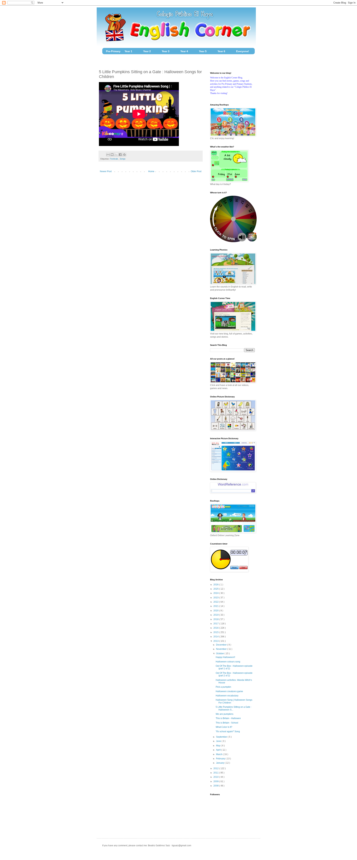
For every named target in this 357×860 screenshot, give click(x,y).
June (219, 741)
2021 (216, 606)
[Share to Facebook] (120, 154)
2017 (216, 623)
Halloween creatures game (229, 691)
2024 (216, 593)
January (220, 763)
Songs (123, 159)
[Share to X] (116, 154)
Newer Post (106, 171)
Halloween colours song (228, 661)
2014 (216, 636)
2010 (216, 777)
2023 (216, 597)
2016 (216, 628)
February (221, 758)
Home (151, 171)
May (218, 745)
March (219, 754)
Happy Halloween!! (225, 657)
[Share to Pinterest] (124, 154)
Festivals (114, 159)
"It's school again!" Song (228, 731)
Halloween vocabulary (227, 695)
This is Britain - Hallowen (228, 718)
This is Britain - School (227, 722)
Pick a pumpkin (223, 687)
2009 (216, 781)
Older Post (196, 171)
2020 (216, 610)
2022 (216, 602)
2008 (216, 785)
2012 (216, 768)
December (221, 644)
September (222, 737)
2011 (216, 772)
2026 (216, 584)
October (220, 653)
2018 (216, 619)
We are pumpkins (224, 714)
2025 (216, 589)
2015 (216, 632)
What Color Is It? (224, 727)
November (221, 649)
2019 (216, 615)
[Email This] (108, 154)
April (218, 750)
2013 (216, 641)
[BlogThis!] (112, 154)
